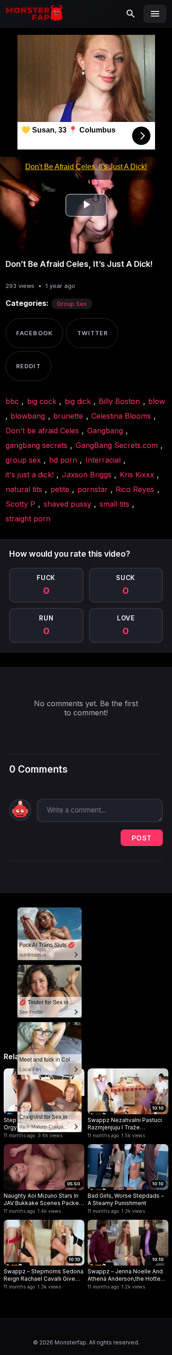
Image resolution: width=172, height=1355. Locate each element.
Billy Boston (119, 401)
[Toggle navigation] (155, 14)
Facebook (34, 333)
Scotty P (20, 504)
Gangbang (105, 430)
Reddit (28, 366)
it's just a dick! (30, 474)
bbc (12, 401)
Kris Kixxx (137, 474)
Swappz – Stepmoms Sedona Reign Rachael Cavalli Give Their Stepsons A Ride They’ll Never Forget (44, 1275)
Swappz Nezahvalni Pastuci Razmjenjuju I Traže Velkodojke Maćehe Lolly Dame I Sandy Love (125, 1124)
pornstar (93, 489)
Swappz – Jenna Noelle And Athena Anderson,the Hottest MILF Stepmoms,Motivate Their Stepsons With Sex (127, 1275)
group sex (23, 460)
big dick (78, 401)
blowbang (28, 415)
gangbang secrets (36, 445)
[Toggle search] (131, 14)
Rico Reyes (135, 489)
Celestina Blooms (121, 415)
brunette (68, 415)
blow (156, 401)
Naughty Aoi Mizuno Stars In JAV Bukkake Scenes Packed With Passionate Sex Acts (43, 1199)
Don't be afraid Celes (42, 430)
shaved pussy (67, 504)
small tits (114, 504)
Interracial (103, 460)
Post (142, 838)
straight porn (28, 518)
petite (59, 489)
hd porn (63, 460)
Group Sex (72, 303)
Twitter (92, 333)
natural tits (24, 489)
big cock (41, 401)
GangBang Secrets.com (117, 445)
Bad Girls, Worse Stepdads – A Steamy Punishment (126, 1199)
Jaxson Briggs (86, 474)
